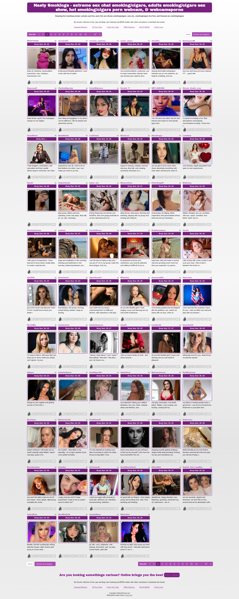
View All (32, 34)
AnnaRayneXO (95, 372)
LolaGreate (94, 136)
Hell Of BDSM (144, 27)
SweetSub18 (188, 325)
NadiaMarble (63, 136)
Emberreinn (187, 420)
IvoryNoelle (156, 325)
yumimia (61, 230)
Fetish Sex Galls (113, 27)
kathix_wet (94, 183)
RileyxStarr (125, 514)
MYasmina (124, 278)
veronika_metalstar (97, 41)
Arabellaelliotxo (65, 372)
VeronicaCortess (34, 230)
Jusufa (186, 230)
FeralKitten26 (95, 420)
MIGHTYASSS (32, 41)
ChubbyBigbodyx (65, 88)
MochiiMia (31, 325)
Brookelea (31, 420)
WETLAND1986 (158, 88)
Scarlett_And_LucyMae (192, 467)
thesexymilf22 (157, 278)
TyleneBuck (32, 514)
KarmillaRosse (95, 230)
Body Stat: (41, 44)
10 (81, 34)
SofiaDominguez (159, 230)
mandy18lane (95, 514)
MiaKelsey (187, 183)
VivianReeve (32, 136)
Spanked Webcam (80, 27)
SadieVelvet (125, 372)
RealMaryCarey (189, 372)
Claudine (62, 467)
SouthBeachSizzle (128, 467)
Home (188, 34)
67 (95, 34)
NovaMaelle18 (64, 514)
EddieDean (156, 420)
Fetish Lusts (158, 27)
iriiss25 (123, 325)
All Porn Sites (97, 27)
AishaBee (156, 41)
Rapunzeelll (32, 88)
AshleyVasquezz (96, 325)
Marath (30, 183)
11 (86, 34)
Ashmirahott (63, 278)
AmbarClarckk (64, 183)
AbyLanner (187, 278)
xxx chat (172, 575)
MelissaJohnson (159, 372)
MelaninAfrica (126, 183)
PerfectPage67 (158, 183)
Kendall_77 (125, 88)
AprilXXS (30, 278)
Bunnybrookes (33, 467)
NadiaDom (124, 230)
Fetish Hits (128, 595)
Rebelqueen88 (189, 41)
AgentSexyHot (95, 278)
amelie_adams (126, 41)
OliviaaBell (156, 467)
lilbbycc (30, 372)
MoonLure (124, 136)
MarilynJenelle (64, 420)
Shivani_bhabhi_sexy (192, 88)
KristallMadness (96, 88)
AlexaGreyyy (157, 136)
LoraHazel (187, 136)
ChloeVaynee (126, 420)
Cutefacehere (64, 325)
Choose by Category (201, 34)
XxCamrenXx (94, 467)
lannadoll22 (63, 41)
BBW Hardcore (129, 27)
